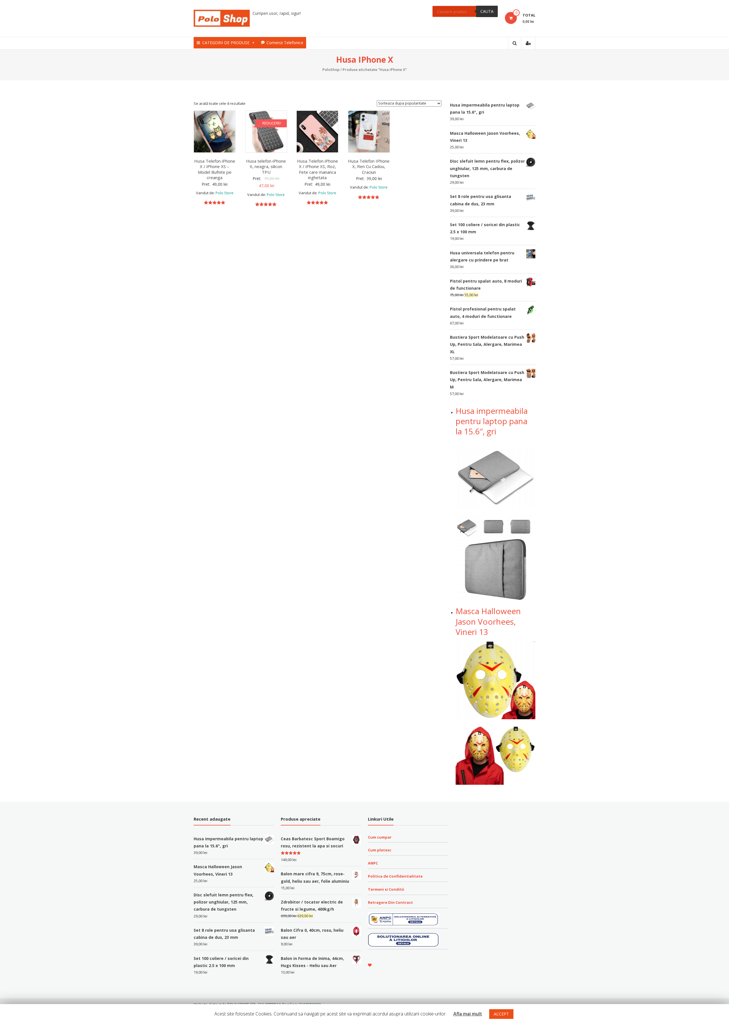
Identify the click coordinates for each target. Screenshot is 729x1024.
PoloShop (330, 69)
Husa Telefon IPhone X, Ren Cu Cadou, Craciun (369, 166)
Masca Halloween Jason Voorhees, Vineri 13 (488, 621)
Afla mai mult (467, 1014)
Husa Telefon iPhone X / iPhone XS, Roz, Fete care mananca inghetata (317, 169)
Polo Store (225, 192)
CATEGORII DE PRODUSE (225, 42)
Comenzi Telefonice (285, 42)
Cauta (486, 11)
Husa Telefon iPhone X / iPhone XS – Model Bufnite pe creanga (214, 169)
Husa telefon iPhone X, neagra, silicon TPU (266, 166)
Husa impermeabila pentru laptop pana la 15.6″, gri (492, 421)
